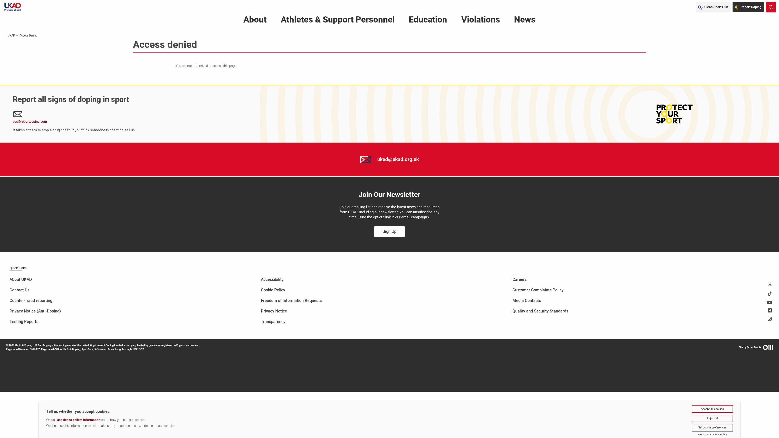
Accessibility (272, 279)
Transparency (273, 322)
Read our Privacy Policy (712, 434)
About (255, 21)
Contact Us (19, 290)
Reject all (712, 418)
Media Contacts (526, 301)
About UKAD (21, 279)
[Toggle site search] (771, 7)
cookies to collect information (78, 420)
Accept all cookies (712, 408)
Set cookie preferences (712, 427)
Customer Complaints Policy (538, 290)
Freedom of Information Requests (291, 301)
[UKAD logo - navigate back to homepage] (12, 7)
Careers (519, 279)
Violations (480, 21)
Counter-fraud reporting (31, 301)
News (525, 21)
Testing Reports (24, 322)
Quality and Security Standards (540, 311)
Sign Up (389, 231)
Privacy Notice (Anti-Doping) (35, 311)
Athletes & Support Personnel (338, 21)
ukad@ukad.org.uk (398, 159)
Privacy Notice (274, 311)
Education (428, 21)
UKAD (11, 35)
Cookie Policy (273, 290)
